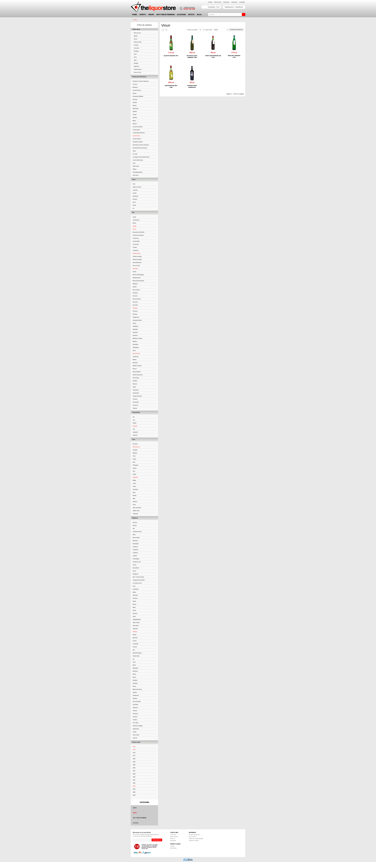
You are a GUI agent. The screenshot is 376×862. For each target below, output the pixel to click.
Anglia (134, 474)
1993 (135, 60)
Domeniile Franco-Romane (140, 148)
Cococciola (136, 244)
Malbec (135, 359)
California (135, 546)
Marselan (135, 362)
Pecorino (135, 296)
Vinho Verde (136, 735)
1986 (134, 768)
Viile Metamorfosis (137, 172)
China (134, 486)
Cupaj (134, 217)
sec (134, 208)
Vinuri (151, 14)
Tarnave (135, 710)
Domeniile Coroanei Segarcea (141, 145)
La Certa (135, 154)
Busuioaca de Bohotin (138, 232)
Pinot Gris (135, 302)
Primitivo (135, 381)
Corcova (135, 84)
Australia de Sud (137, 531)
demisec (135, 199)
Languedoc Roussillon (139, 580)
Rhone (134, 604)
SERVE (135, 111)
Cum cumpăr (192, 836)
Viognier (135, 408)
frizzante (136, 45)
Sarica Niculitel (137, 701)
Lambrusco (136, 356)
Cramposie (136, 250)
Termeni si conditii (193, 840)
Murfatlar (135, 680)
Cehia (134, 483)
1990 (134, 777)
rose (134, 429)
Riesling (135, 314)
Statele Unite (136, 510)
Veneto (134, 732)
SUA (134, 471)
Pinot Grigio (136, 378)
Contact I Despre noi (194, 834)
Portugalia (135, 465)
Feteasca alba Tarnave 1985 (192, 56)
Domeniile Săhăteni (138, 96)
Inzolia (134, 271)
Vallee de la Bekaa (138, 726)
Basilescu (135, 87)
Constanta (135, 644)
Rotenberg (135, 108)
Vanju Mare (136, 625)
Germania (135, 489)
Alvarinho (135, 332)
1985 (134, 765)
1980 (134, 758)
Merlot (134, 223)
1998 (134, 792)
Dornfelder (135, 344)
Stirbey (134, 169)
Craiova (135, 647)
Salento (135, 692)
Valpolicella (136, 729)
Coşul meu (234, 2)
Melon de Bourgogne (138, 274)
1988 (134, 774)
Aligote (135, 36)
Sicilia (134, 610)
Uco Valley (135, 722)
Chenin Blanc (136, 241)
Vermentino (136, 402)
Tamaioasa (136, 390)
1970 (135, 54)
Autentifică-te (239, 7)
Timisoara (135, 713)
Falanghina (136, 347)
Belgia (134, 480)
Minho (134, 674)
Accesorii (181, 14)
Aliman (134, 634)
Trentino (135, 719)
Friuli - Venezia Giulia (138, 577)
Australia (135, 450)
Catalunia (135, 552)
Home (134, 14)
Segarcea (135, 707)
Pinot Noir (135, 305)
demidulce (135, 196)
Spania (134, 468)
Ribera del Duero (137, 689)
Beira (134, 534)
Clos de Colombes (138, 126)
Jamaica (135, 501)
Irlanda (134, 495)
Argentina (136, 66)
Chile (134, 456)
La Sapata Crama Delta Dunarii (141, 157)
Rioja (134, 607)
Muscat (134, 368)
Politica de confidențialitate (196, 838)
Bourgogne (136, 543)
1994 (134, 789)
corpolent (135, 190)
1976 (134, 752)
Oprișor (135, 105)
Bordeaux (135, 540)
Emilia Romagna (137, 653)
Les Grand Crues (137, 583)
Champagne (136, 558)
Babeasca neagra (137, 338)
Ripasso (135, 384)
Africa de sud (137, 33)
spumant (135, 435)
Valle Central (136, 622)
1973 (135, 57)
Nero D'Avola (136, 290)
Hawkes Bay (136, 656)
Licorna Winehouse (138, 160)
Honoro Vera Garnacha (192, 86)
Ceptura (135, 555)
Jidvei (134, 151)
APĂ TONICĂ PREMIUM (165, 14)
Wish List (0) (217, 2)
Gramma (135, 99)
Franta (134, 459)
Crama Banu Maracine (139, 132)
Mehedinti (135, 668)
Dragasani (135, 574)
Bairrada (135, 637)
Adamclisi (135, 628)
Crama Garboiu (137, 139)
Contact (210, 2)
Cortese (135, 247)
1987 (134, 771)
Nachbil (135, 102)
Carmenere (136, 238)
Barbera (135, 341)
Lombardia (135, 589)
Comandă (242, 2)
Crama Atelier (136, 129)
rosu (134, 420)
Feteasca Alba (137, 42)
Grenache (136, 48)
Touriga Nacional (137, 396)
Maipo (134, 592)
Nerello (135, 287)
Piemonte (135, 595)
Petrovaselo (136, 166)
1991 (134, 780)
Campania (135, 549)
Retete (191, 14)
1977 (134, 755)
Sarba (134, 387)
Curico (134, 565)
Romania (135, 444)
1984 (134, 761)
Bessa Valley (136, 537)
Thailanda (135, 513)
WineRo (135, 117)
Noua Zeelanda (137, 507)
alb (133, 417)
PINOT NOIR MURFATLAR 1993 (213, 56)
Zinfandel (135, 329)
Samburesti (136, 695)
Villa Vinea (135, 175)
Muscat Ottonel (137, 371)
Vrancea (135, 738)
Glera (134, 350)
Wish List (172, 838)
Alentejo (136, 63)
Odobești (135, 683)
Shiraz (134, 323)
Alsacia (135, 525)
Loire (134, 586)
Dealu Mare (136, 568)
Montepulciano (137, 277)
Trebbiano (135, 326)
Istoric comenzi (174, 836)
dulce (134, 202)
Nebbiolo (135, 283)
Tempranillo (136, 393)
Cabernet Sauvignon (138, 235)
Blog (199, 14)
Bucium (135, 123)
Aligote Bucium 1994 (171, 55)
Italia (134, 462)
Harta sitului (173, 848)
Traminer (135, 399)
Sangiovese (136, 317)
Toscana (135, 613)
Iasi (134, 659)
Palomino (135, 293)
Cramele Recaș (137, 90)
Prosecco (135, 311)
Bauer (134, 120)
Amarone (135, 335)
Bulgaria (135, 453)
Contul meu (226, 2)
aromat (134, 193)
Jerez (134, 662)
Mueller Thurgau (137, 365)
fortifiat (134, 423)
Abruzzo (135, 522)
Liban (134, 504)
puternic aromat (137, 187)
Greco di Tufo (137, 72)
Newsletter (173, 840)
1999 (134, 795)
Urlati (134, 616)
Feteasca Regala (137, 259)
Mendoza (135, 671)
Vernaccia (135, 405)
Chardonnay (136, 220)
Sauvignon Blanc (137, 320)
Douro (134, 571)
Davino (134, 93)
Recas (134, 686)
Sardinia (135, 698)
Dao (134, 650)
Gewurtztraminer (137, 262)
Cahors (135, 640)
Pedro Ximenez (137, 299)
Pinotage (136, 51)
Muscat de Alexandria (138, 280)
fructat (134, 205)
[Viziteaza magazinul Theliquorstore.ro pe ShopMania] (188, 859)
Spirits (142, 14)
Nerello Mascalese (138, 375)
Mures (134, 677)
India (134, 492)
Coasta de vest (137, 562)
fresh (134, 184)
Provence (135, 598)
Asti (134, 528)
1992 (134, 783)
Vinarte (134, 114)
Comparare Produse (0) (236, 29)
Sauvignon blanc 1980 (171, 86)
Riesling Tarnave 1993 (234, 56)
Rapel (134, 601)
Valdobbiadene (137, 619)
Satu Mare (135, 704)
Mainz (134, 665)
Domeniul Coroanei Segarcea (141, 81)
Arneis (135, 39)
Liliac (134, 163)
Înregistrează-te (229, 7)
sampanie (135, 432)
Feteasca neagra (137, 256)
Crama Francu (137, 69)
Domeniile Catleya (138, 142)
